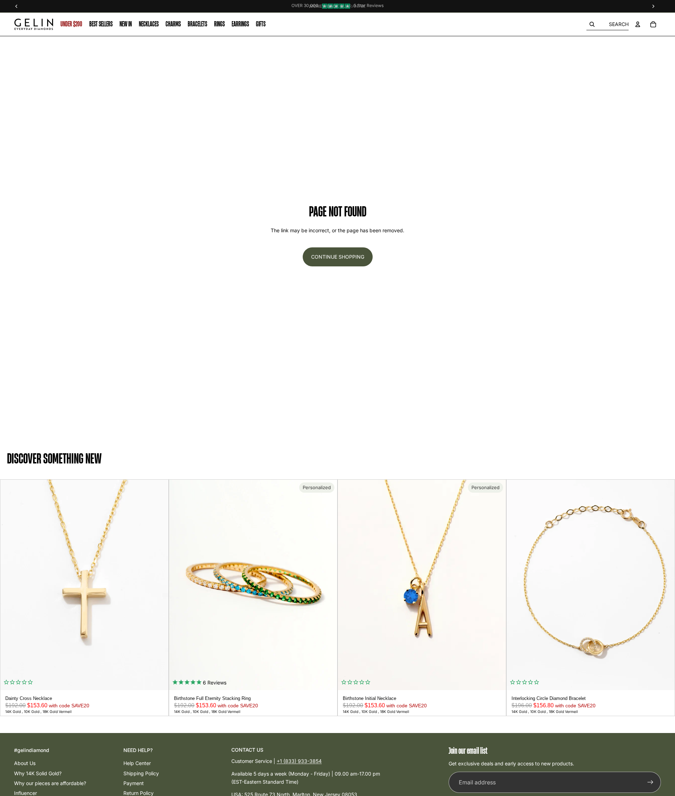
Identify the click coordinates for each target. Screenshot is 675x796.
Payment (133, 783)
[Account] (637, 24)
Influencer (25, 793)
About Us (25, 763)
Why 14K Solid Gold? (38, 773)
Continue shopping (337, 257)
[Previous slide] (8, 585)
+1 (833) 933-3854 (299, 761)
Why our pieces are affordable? (50, 783)
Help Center (137, 763)
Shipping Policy (141, 773)
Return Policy (138, 793)
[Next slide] (160, 585)
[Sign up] (650, 782)
